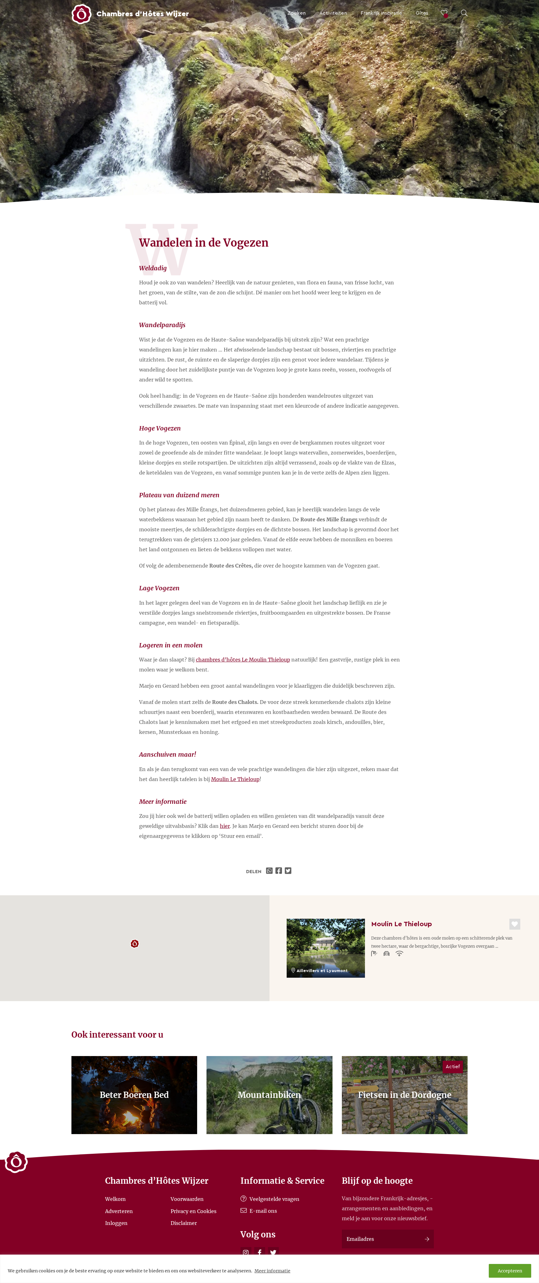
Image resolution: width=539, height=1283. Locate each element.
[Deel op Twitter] (289, 871)
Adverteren (119, 1211)
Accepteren (510, 1271)
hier (225, 826)
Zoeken (296, 13)
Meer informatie (272, 1271)
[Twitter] (273, 1252)
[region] (269, 1269)
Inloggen (116, 1223)
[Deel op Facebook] (279, 871)
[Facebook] (259, 1252)
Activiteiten (333, 13)
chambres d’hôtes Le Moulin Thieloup (243, 659)
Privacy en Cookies (193, 1211)
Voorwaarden (187, 1199)
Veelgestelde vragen (273, 1199)
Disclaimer (184, 1223)
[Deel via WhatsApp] (270, 871)
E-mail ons (262, 1211)
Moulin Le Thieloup (235, 779)
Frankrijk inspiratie (381, 13)
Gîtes (422, 13)
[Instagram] (245, 1252)
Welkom (115, 1199)
